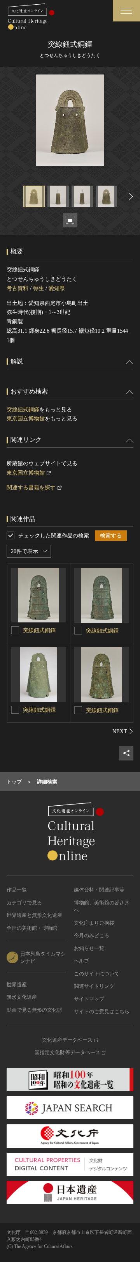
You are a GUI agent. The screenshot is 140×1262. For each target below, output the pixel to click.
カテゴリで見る (24, 903)
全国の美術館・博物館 (32, 928)
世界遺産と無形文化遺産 (34, 915)
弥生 (38, 288)
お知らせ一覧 (89, 948)
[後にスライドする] (129, 196)
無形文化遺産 (22, 997)
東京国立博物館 (26, 419)
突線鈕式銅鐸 (23, 410)
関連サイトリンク (94, 986)
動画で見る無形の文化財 (34, 1010)
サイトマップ (89, 999)
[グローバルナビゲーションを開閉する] (126, 10)
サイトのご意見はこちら (102, 1011)
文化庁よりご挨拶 (94, 923)
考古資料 (17, 288)
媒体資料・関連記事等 (99, 890)
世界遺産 (17, 984)
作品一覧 (17, 890)
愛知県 (57, 288)
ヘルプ (81, 961)
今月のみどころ (91, 935)
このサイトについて (96, 974)
